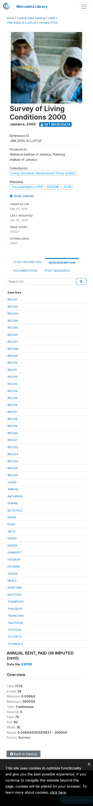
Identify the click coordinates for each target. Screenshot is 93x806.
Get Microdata (57, 124)
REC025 (13, 468)
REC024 (13, 461)
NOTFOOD (14, 594)
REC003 (13, 313)
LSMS (51, 18)
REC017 (13, 412)
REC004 (13, 320)
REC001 (13, 299)
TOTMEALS (15, 643)
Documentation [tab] (25, 270)
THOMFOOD (16, 601)
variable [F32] (48, 22)
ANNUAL (13, 489)
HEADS (12, 538)
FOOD (11, 524)
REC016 (13, 405)
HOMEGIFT (15, 552)
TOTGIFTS (15, 636)
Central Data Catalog (31, 18)
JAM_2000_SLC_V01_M (21, 22)
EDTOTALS (15, 510)
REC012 (13, 376)
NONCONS (15, 587)
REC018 (13, 419)
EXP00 (12, 517)
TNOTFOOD (15, 622)
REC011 (12, 369)
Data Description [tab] (62, 262)
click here (58, 792)
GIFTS (12, 531)
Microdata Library (32, 6)
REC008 (13, 348)
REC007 (13, 341)
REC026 (13, 475)
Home (10, 18)
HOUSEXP (14, 559)
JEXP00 (13, 573)
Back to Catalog (25, 754)
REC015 (13, 398)
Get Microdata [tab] (58, 270)
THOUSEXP (15, 608)
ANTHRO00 (15, 496)
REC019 (13, 426)
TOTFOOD (14, 629)
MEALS (12, 580)
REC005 (13, 327)
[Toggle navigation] (84, 6)
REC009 (13, 355)
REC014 (13, 390)
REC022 (13, 447)
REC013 (13, 384)
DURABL (13, 503)
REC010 (13, 362)
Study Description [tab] (27, 262)
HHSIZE (12, 545)
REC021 (13, 440)
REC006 (13, 334)
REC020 (13, 433)
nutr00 (12, 482)
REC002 (13, 306)
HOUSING (14, 566)
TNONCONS (16, 615)
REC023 (13, 454)
